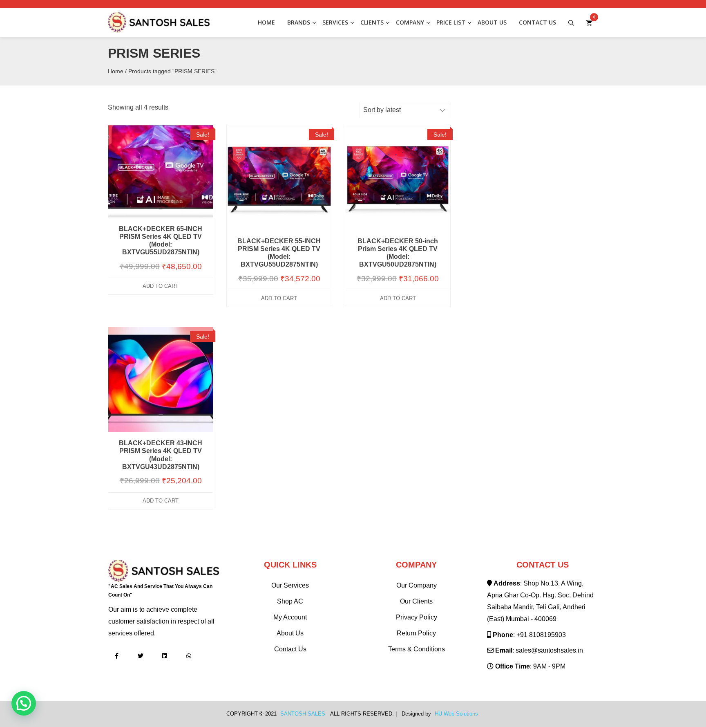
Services (335, 22)
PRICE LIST (450, 22)
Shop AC (290, 601)
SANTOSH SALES (302, 714)
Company (410, 22)
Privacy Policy (416, 617)
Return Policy (416, 633)
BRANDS (298, 22)
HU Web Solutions (456, 714)
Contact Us (537, 22)
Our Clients (416, 601)
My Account (290, 617)
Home (266, 22)
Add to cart (161, 286)
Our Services (290, 585)
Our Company (416, 585)
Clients (372, 22)
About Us (492, 22)
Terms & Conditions (416, 649)
